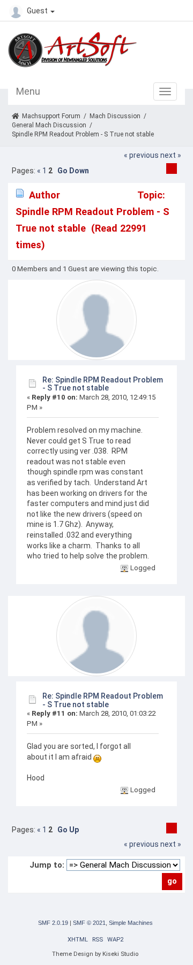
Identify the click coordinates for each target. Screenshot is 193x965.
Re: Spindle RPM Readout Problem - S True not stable (102, 384)
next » (170, 155)
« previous (141, 155)
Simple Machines (131, 923)
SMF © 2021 (89, 923)
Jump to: (46, 865)
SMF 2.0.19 (53, 923)
